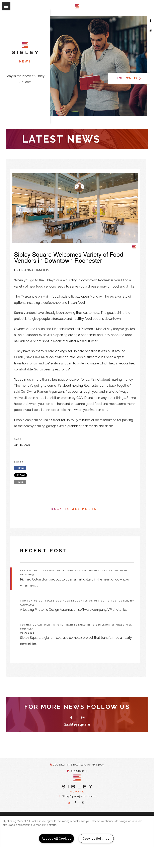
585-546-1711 (78, 771)
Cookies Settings (96, 838)
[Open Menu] (2, 3)
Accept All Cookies (56, 838)
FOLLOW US (128, 78)
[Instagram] (151, 31)
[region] (77, 831)
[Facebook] (151, 21)
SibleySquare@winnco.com (78, 796)
